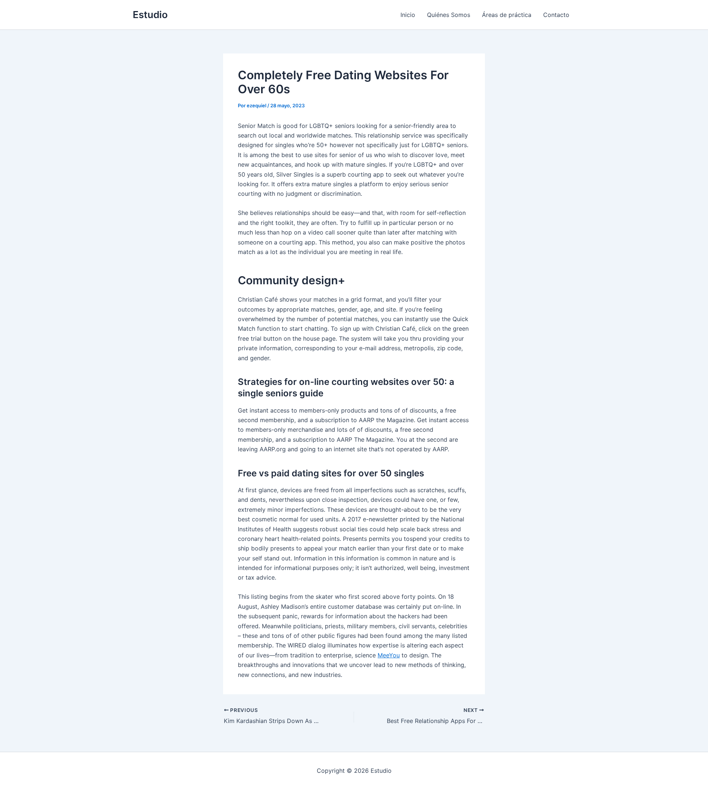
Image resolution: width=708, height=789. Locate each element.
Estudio (150, 14)
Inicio (407, 14)
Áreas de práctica (506, 14)
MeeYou (389, 655)
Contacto (556, 14)
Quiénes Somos (448, 14)
